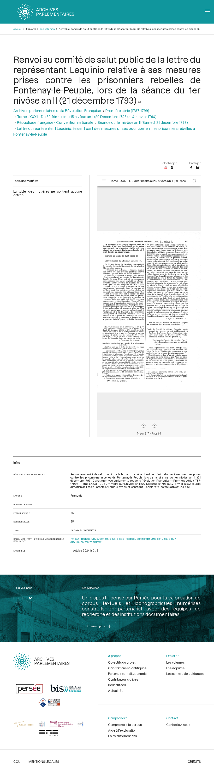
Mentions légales (43, 761)
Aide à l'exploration (122, 730)
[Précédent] (143, 425)
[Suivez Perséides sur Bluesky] (30, 598)
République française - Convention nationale (55, 122)
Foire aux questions (122, 736)
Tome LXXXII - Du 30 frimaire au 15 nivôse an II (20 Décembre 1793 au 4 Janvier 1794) (87, 116)
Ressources (117, 685)
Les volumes (47, 28)
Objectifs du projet (121, 662)
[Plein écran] (194, 180)
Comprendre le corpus (125, 724)
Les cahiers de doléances (185, 673)
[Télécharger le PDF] (165, 168)
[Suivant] (154, 425)
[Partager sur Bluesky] (197, 168)
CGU (17, 761)
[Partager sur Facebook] (191, 168)
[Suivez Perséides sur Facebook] (18, 598)
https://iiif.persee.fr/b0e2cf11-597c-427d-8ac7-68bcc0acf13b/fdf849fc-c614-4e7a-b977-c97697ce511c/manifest (124, 540)
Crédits (194, 761)
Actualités (115, 690)
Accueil (17, 28)
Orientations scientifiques (127, 668)
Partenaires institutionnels (127, 673)
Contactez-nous (178, 724)
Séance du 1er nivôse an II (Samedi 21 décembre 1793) (143, 122)
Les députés (175, 668)
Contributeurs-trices (123, 679)
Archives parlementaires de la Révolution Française (57, 110)
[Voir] (139, 100)
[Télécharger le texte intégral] (172, 168)
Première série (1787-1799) (127, 110)
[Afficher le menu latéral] (103, 180)
